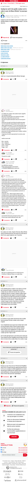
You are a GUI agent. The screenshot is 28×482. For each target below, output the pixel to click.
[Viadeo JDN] (20, 477)
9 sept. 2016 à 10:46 (15, 17)
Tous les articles (12, 462)
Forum (5, 3)
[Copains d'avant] (7, 477)
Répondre (8, 405)
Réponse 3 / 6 (4, 281)
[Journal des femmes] (7, 471)
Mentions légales (5, 464)
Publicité (24, 460)
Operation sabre (5, 55)
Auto (3, 450)
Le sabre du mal (5, 51)
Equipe (12, 460)
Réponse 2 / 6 (4, 224)
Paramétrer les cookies (16, 463)
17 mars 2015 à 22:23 (9, 270)
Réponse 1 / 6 (4, 66)
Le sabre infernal (5, 56)
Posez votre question (17, 37)
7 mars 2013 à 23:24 (9, 176)
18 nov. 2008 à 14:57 (9, 229)
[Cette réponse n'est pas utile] (15, 79)
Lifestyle (4, 447)
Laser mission (4, 53)
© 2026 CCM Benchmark (21, 464)
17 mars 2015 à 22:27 (10, 154)
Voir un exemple (22, 447)
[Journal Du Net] (7, 474)
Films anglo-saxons (20, 3)
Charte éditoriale (18, 460)
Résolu (3, 13)
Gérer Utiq (24, 463)
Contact (6, 462)
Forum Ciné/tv (11, 3)
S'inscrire (14, 436)
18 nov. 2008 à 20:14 (9, 286)
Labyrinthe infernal (5, 58)
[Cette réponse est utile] (11, 79)
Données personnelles (6, 463)
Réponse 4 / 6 (4, 311)
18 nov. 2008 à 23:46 (9, 316)
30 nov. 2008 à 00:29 (9, 385)
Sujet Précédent (6, 6)
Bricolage (4, 452)
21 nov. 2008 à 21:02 (9, 363)
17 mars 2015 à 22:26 (10, 213)
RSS (17, 462)
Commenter (6, 79)
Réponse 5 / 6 (4, 358)
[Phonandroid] (20, 480)
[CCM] (20, 471)
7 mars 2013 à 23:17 (9, 111)
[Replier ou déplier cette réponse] (26, 66)
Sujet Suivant (23, 6)
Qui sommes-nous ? (6, 460)
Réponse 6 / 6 (4, 380)
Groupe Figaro (12, 464)
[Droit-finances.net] (20, 474)
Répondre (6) (6, 37)
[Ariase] (7, 480)
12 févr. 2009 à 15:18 (9, 73)
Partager (5, 40)
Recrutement (21, 462)
